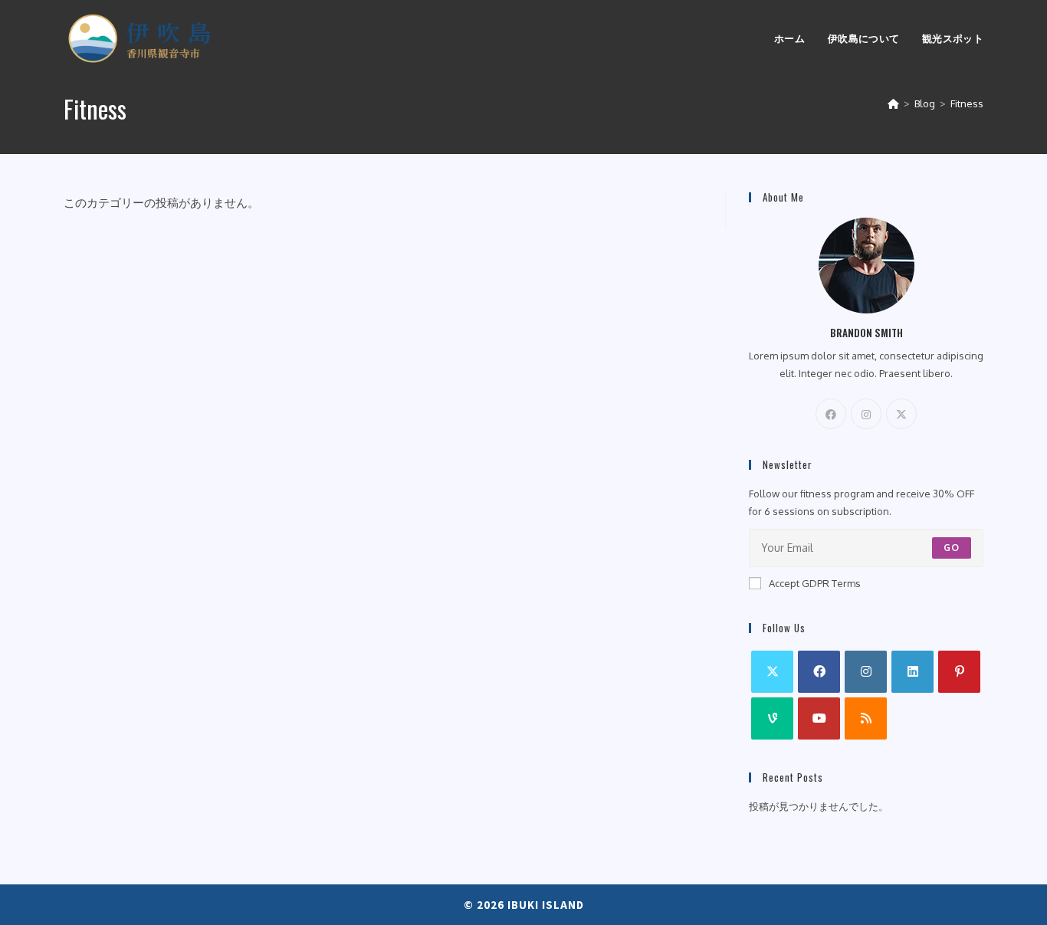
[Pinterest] (959, 672)
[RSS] (866, 718)
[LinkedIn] (912, 672)
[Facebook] (831, 414)
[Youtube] (819, 718)
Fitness (966, 103)
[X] (901, 414)
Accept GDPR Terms (815, 583)
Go (952, 547)
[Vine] (772, 718)
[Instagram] (866, 414)
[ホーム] (893, 103)
